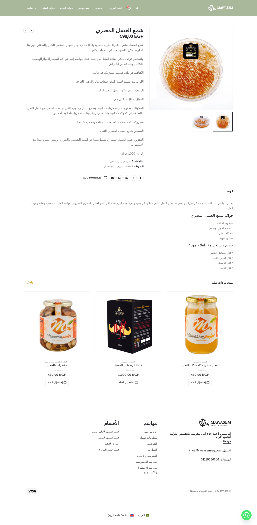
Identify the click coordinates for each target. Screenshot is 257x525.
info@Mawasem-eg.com (205, 450)
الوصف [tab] (229, 191)
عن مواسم (31, 8)
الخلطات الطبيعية (124, 166)
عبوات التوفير (48, 8)
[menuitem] (143, 515)
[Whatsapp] (246, 515)
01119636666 (210, 459)
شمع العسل (109, 166)
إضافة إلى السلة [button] (198, 382)
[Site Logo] (220, 8)
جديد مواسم (83, 8)
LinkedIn (126, 178)
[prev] (31, 30)
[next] (25, 30)
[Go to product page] (200, 324)
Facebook (141, 178)
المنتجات (99, 8)
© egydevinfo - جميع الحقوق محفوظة (210, 490)
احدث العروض (115, 8)
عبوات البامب (66, 8)
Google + (119, 178)
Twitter (134, 178)
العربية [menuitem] (141, 515)
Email (112, 178)
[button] (136, 8)
